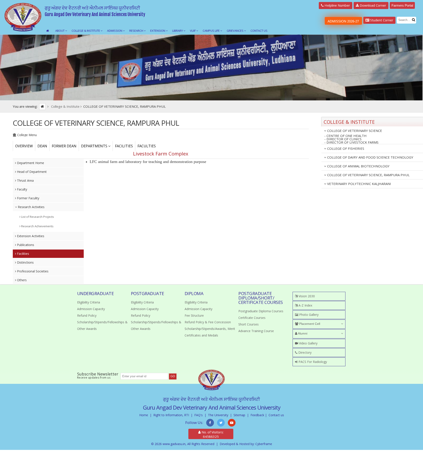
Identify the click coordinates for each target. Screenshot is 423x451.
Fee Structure (194, 315)
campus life (211, 31)
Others (21, 280)
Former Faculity (27, 198)
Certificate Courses (251, 318)
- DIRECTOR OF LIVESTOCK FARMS (351, 142)
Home (143, 415)
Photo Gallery (308, 314)
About (60, 31)
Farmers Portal (402, 5)
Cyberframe (263, 444)
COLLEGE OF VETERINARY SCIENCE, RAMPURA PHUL (368, 175)
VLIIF (193, 31)
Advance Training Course (256, 331)
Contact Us (258, 31)
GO (173, 376)
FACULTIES (146, 146)
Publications (25, 245)
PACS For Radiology (312, 362)
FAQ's (198, 415)
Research (136, 31)
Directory (304, 352)
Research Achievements (37, 226)
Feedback (257, 415)
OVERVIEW (24, 146)
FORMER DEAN (64, 146)
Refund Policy (86, 315)
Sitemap (239, 415)
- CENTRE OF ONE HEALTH (345, 135)
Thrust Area (25, 180)
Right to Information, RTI (171, 415)
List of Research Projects (37, 217)
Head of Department (31, 172)
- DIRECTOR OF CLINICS (343, 139)
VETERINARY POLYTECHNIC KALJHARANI (358, 183)
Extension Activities (30, 236)
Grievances (235, 31)
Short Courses (248, 324)
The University (218, 415)
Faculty (21, 189)
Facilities (22, 253)
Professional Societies (32, 271)
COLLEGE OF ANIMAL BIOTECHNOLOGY (358, 166)
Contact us (276, 415)
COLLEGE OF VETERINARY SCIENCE (354, 130)
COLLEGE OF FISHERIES (345, 148)
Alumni (302, 333)
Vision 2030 (306, 296)
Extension (158, 31)
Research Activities (31, 207)
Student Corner (381, 20)
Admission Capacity (91, 309)
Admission (115, 31)
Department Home (30, 163)
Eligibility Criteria (88, 302)
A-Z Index (305, 305)
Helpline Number (337, 5)
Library (178, 31)
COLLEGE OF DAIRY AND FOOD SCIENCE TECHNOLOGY (369, 157)
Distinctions (25, 262)
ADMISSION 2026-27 (343, 21)
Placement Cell (309, 323)
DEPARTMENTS (94, 146)
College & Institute (86, 31)
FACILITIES (124, 146)
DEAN (42, 146)
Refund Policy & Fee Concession (208, 322)
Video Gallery (307, 343)
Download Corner (372, 5)
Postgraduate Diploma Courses (260, 311)
